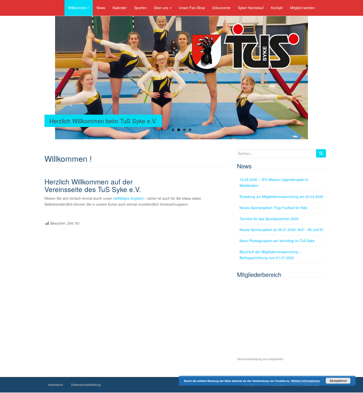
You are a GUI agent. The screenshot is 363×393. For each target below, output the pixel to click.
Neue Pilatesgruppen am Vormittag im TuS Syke (277, 240)
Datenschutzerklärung (86, 384)
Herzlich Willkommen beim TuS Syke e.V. (103, 120)
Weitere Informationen (305, 381)
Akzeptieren (338, 380)
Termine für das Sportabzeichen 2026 (269, 218)
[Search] (321, 153)
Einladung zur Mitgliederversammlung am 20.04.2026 (281, 196)
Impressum (55, 384)
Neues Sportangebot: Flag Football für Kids (273, 207)
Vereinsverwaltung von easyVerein (260, 359)
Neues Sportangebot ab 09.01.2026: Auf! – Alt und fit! (281, 229)
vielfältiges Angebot (128, 198)
